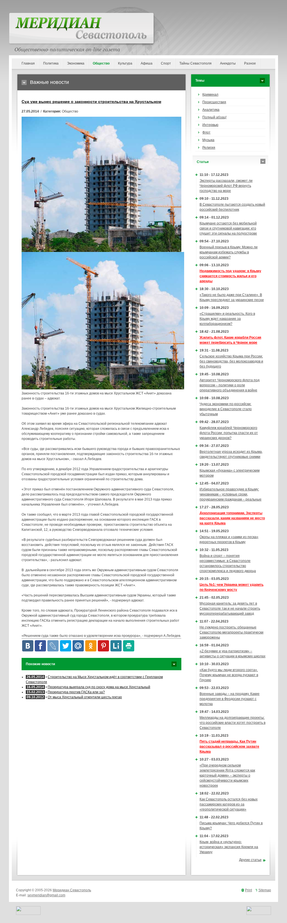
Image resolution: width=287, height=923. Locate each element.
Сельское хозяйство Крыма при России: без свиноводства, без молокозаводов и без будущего (231, 361)
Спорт (166, 63)
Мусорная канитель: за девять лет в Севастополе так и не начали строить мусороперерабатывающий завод (230, 608)
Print (248, 890)
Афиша (146, 63)
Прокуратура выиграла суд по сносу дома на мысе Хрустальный (99, 687)
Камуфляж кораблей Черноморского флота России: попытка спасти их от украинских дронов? (229, 433)
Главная (28, 63)
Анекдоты (228, 63)
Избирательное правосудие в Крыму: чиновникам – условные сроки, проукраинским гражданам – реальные (230, 494)
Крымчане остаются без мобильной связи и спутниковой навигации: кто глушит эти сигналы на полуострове (228, 228)
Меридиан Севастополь (72, 890)
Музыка (208, 140)
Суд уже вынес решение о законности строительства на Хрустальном (91, 101)
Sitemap (264, 890)
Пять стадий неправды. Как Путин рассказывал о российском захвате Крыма (229, 747)
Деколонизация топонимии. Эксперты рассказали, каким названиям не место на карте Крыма (232, 518)
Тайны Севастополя (195, 63)
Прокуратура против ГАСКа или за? (76, 692)
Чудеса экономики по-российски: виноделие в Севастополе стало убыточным (226, 409)
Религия (208, 148)
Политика (51, 63)
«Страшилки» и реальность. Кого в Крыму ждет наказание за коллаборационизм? (227, 319)
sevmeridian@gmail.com (46, 895)
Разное (250, 63)
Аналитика (210, 110)
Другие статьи (250, 860)
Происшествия (214, 102)
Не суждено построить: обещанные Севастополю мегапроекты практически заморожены (231, 632)
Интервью (210, 125)
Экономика (75, 63)
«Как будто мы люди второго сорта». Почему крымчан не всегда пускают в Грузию (229, 675)
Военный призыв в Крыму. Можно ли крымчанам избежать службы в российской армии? (229, 252)
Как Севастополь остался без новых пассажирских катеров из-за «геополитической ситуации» (229, 804)
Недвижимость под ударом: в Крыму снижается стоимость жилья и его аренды (230, 276)
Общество (101, 63)
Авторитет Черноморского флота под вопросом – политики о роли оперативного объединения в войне (230, 385)
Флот (206, 132)
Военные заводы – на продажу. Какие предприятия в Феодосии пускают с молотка (230, 699)
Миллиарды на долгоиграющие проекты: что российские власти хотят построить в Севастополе (232, 723)
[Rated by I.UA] (28, 913)
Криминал (210, 95)
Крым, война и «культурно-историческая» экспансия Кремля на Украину (229, 847)
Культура (125, 63)
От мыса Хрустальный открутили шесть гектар (85, 697)
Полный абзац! (214, 117)
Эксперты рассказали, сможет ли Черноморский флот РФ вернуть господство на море (226, 186)
